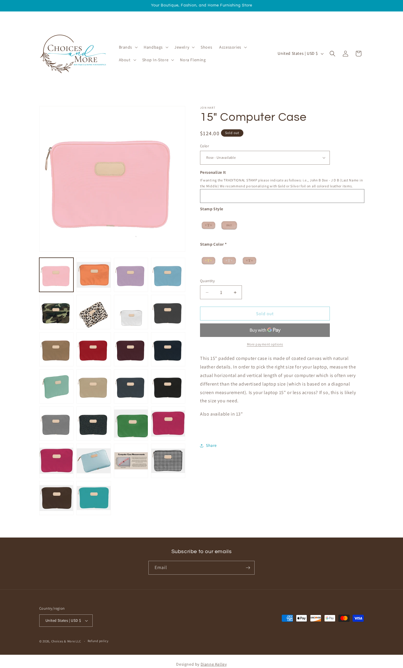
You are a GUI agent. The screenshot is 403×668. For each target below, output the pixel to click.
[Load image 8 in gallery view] (168, 312)
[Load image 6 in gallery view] (93, 312)
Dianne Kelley (214, 664)
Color (204, 145)
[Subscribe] (247, 568)
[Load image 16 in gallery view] (168, 386)
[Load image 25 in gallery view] (56, 498)
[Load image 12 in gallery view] (168, 349)
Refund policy (98, 641)
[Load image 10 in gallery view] (93, 349)
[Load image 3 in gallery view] (131, 275)
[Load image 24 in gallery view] (168, 461)
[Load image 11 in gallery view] (131, 349)
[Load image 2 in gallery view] (93, 275)
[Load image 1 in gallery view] (56, 275)
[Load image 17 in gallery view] (56, 423)
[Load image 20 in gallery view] (168, 423)
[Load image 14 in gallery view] (93, 386)
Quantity (207, 280)
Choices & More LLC (66, 641)
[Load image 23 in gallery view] (131, 461)
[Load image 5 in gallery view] (56, 312)
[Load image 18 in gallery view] (93, 423)
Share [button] (211, 445)
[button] (127, 47)
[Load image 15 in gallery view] (131, 386)
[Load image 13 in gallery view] (56, 386)
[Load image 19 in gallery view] (131, 423)
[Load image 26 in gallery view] (93, 498)
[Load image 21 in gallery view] (56, 461)
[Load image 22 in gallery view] (93, 461)
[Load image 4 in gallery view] (168, 275)
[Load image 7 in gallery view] (131, 312)
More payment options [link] (265, 344)
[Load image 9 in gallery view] (56, 349)
